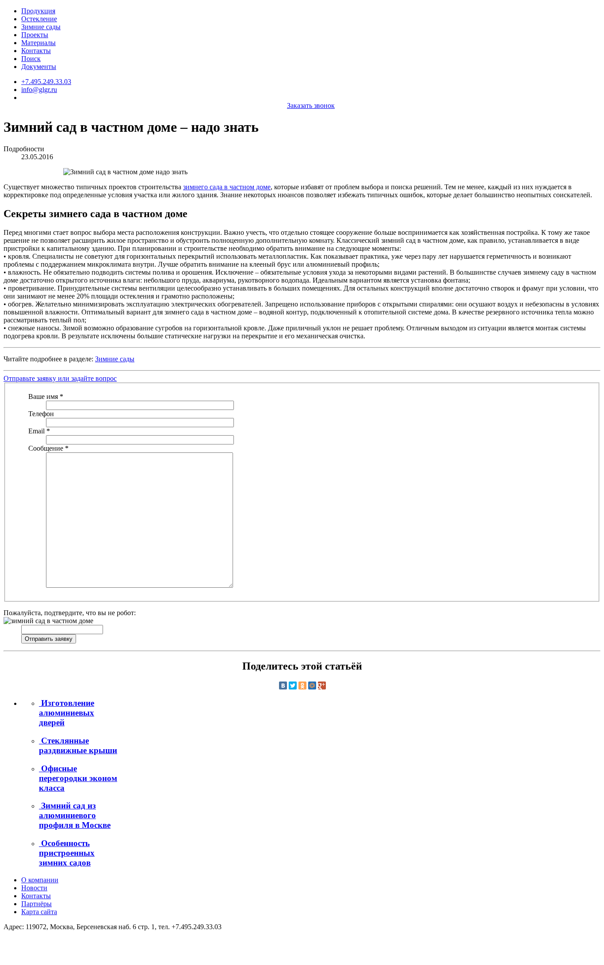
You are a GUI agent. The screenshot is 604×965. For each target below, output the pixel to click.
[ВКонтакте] (283, 685)
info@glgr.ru (39, 89)
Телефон (41, 413)
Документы (38, 66)
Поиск (31, 58)
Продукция (38, 11)
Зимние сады (41, 27)
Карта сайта (39, 911)
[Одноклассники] (302, 685)
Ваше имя (45, 396)
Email (39, 431)
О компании (39, 880)
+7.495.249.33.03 (46, 81)
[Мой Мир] (312, 685)
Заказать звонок (311, 105)
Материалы (38, 42)
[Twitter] (293, 685)
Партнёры (36, 904)
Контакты (36, 50)
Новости (34, 888)
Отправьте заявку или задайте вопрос (60, 378)
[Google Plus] (322, 685)
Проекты (34, 34)
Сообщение (48, 448)
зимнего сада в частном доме (227, 187)
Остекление (39, 19)
